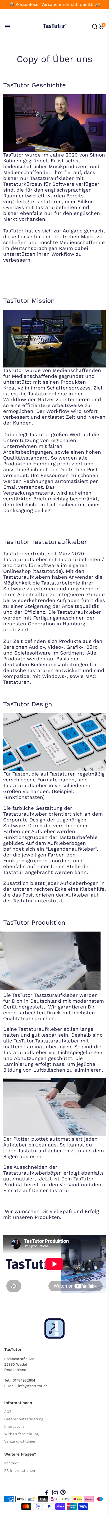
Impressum (14, 1426)
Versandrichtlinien (20, 1441)
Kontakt (11, 1463)
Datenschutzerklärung (23, 1419)
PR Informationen (19, 1470)
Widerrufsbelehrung (21, 1434)
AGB (8, 1411)
